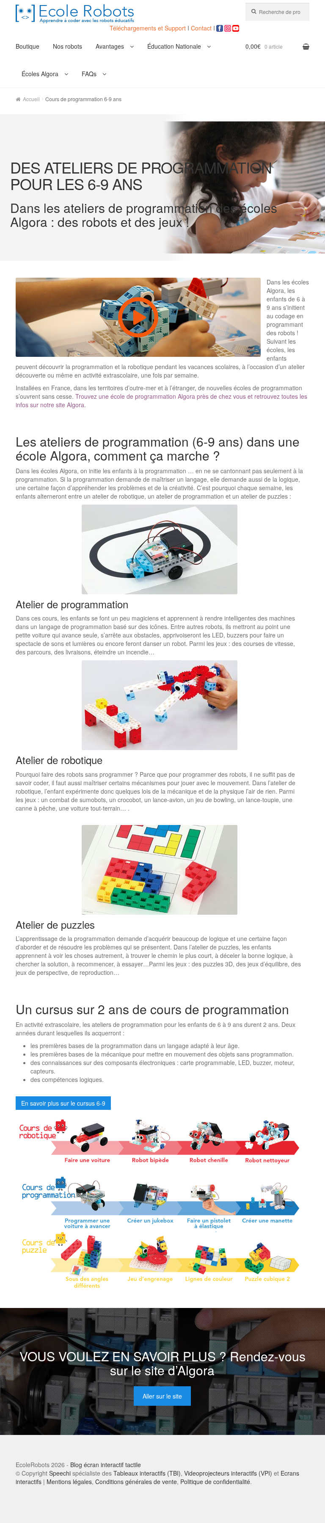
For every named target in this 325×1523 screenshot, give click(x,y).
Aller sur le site (162, 1396)
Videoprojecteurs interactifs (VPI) (228, 1473)
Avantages (110, 46)
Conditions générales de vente (136, 1481)
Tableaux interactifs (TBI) (147, 1473)
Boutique (27, 46)
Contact (201, 28)
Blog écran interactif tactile (105, 1464)
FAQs (89, 73)
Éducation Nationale (174, 46)
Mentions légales (69, 1481)
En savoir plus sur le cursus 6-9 (63, 1103)
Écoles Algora (40, 73)
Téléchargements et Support (148, 28)
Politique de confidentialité (215, 1481)
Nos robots (67, 46)
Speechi (60, 1473)
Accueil (31, 98)
